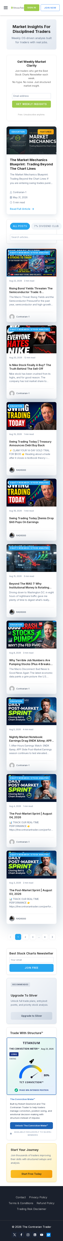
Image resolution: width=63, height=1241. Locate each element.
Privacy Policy (38, 1197)
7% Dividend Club (46, 226)
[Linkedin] (35, 1235)
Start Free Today (31, 1173)
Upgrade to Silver (31, 1015)
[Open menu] (6, 7)
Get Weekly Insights (31, 104)
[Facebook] (21, 1235)
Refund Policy (45, 1203)
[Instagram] (28, 1235)
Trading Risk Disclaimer (31, 1209)
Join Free (31, 967)
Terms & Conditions (21, 1203)
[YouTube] (42, 1235)
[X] (14, 1235)
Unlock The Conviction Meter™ (31, 1125)
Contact (21, 1197)
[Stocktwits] (48, 1235)
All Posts (20, 226)
